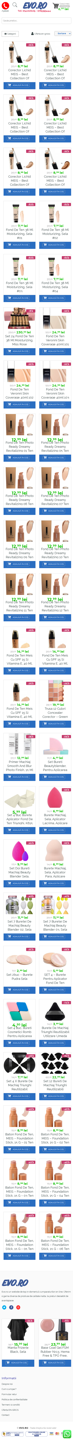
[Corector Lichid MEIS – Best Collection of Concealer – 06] (55, 105)
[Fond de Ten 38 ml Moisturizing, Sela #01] (19, 212)
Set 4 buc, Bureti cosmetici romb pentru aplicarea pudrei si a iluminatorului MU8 (19, 1036)
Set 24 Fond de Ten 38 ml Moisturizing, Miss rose (19, 340)
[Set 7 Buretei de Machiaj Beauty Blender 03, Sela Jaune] (55, 903)
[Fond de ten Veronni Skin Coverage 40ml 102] (19, 371)
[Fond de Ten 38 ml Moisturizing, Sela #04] (55, 265)
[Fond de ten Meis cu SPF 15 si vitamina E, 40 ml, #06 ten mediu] (19, 690)
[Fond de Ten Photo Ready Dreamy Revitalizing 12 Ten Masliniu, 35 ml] (55, 584)
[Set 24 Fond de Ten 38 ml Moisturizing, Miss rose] (19, 318)
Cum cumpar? (9, 1389)
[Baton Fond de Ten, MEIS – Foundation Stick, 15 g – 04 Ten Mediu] (55, 1169)
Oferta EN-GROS (10, 1410)
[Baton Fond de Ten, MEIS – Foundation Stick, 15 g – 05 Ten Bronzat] (19, 1223)
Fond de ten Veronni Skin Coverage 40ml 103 (55, 393)
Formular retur (9, 1394)
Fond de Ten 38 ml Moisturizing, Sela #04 (55, 287)
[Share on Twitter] (5, 1307)
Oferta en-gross (42, 33)
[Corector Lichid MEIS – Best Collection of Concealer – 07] (19, 158)
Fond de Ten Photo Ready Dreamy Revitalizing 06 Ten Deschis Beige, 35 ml (20, 504)
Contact (5, 1415)
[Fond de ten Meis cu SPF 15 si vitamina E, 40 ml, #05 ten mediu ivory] (55, 637)
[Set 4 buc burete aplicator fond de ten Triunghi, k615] (19, 797)
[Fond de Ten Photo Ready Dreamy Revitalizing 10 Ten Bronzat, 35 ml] (55, 531)
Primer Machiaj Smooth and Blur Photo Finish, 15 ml (19, 766)
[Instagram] (19, 1307)
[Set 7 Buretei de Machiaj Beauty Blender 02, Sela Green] (19, 903)
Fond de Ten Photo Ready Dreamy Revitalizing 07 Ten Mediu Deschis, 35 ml (55, 504)
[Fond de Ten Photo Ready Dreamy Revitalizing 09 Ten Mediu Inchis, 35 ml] (19, 531)
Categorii (11, 33)
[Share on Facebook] (12, 1307)
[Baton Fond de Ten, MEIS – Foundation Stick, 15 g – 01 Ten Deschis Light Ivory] (19, 1116)
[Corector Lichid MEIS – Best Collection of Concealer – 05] (19, 105)
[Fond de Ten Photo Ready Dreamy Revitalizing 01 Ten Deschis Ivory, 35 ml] (19, 424)
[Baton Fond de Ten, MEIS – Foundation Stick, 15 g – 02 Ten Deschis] (55, 1116)
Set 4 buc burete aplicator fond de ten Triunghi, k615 (19, 819)
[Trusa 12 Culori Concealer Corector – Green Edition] (55, 690)
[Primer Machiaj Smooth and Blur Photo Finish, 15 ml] (19, 744)
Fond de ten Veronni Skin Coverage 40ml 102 (19, 393)
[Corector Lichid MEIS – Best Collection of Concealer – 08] (55, 158)
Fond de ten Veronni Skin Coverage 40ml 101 (55, 340)
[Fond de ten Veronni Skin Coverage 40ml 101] (55, 318)
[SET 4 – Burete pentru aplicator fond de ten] (55, 957)
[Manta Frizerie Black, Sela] (18, 1329)
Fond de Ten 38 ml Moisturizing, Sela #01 (19, 233)
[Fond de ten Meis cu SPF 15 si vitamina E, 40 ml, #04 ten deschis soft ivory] (19, 637)
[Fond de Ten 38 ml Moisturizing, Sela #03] (19, 265)
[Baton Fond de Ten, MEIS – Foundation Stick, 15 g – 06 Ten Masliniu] (55, 1223)
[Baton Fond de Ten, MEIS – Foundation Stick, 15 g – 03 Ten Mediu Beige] (19, 1169)
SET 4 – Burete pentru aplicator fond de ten (55, 978)
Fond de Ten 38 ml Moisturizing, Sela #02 (55, 233)
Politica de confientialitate (14, 1399)
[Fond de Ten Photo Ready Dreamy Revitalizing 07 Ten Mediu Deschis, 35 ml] (55, 478)
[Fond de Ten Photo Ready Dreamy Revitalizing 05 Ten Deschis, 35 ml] (55, 424)
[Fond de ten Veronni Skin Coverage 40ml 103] (55, 371)
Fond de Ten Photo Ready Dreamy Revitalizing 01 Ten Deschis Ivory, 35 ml (20, 450)
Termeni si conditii (11, 1404)
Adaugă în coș (20, 85)
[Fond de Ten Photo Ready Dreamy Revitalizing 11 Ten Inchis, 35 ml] (19, 584)
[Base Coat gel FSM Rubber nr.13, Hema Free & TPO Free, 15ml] (55, 1329)
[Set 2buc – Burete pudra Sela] (19, 957)
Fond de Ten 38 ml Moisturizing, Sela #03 (19, 287)
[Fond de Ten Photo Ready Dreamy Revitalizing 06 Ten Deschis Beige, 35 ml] (19, 478)
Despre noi (7, 1384)
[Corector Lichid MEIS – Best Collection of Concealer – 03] (19, 52)
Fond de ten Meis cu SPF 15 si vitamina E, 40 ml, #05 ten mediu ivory (55, 663)
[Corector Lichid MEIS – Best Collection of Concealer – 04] (55, 52)
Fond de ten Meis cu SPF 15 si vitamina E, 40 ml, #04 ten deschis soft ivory (20, 663)
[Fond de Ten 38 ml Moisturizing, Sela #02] (55, 212)
